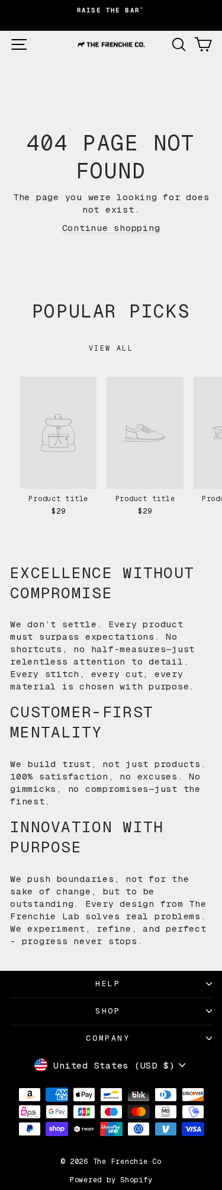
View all (111, 348)
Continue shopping (111, 227)
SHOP (107, 1011)
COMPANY (108, 1038)
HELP (107, 984)
